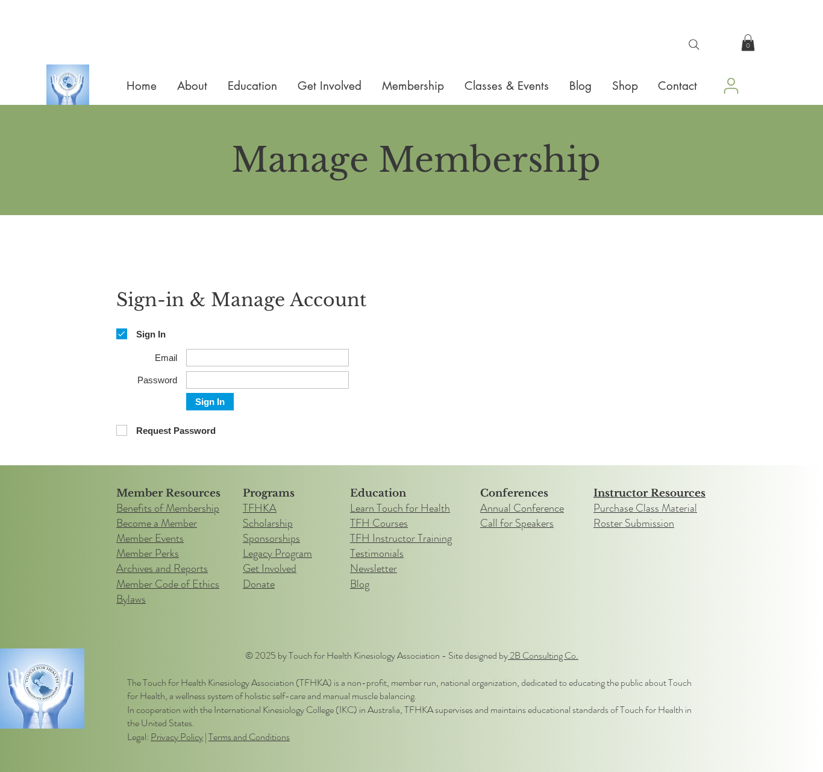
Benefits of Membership (167, 508)
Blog (359, 584)
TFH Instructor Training (401, 538)
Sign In (210, 402)
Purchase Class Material (645, 508)
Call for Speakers (517, 523)
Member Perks (147, 553)
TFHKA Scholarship (268, 515)
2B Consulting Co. (543, 655)
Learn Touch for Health (400, 508)
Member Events (150, 538)
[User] (731, 86)
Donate (259, 584)
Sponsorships (271, 538)
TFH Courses (379, 523)
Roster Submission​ (633, 523)
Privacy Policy (177, 737)
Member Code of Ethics (167, 584)
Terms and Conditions (249, 737)
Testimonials (377, 553)
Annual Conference (522, 508)
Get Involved (269, 568)
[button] (748, 42)
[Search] (694, 44)
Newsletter (373, 568)
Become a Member (156, 523)
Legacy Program (277, 553)
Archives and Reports (162, 568)
